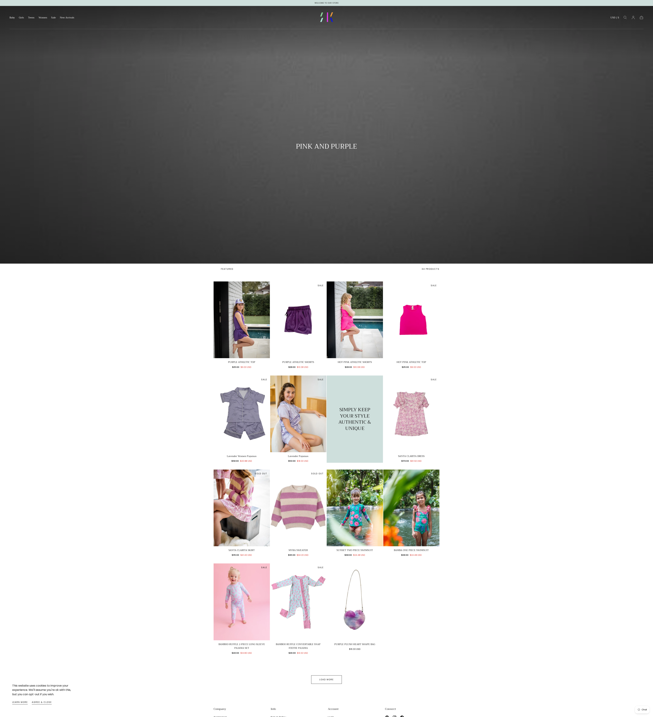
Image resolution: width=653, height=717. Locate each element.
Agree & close (42, 702)
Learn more (20, 702)
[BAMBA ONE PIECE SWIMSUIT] (411, 508)
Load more (326, 679)
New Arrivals (67, 18)
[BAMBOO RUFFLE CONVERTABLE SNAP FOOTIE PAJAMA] (298, 601)
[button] (614, 18)
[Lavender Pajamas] (298, 414)
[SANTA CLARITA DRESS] (411, 414)
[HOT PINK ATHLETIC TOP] (411, 319)
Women (43, 18)
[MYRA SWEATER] (298, 508)
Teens (31, 18)
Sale (53, 18)
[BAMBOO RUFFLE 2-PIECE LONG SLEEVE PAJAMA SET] (242, 601)
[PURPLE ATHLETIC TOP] (242, 319)
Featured (227, 269)
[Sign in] (633, 17)
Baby (12, 18)
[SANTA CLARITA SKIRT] (242, 508)
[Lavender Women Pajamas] (242, 414)
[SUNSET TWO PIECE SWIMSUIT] (355, 508)
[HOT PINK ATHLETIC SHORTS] (355, 319)
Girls (21, 18)
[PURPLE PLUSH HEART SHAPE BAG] (355, 601)
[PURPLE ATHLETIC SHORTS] (298, 319)
